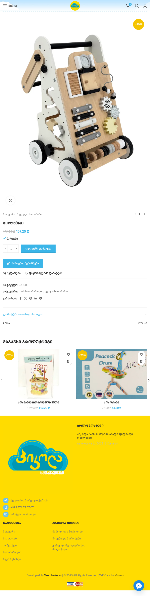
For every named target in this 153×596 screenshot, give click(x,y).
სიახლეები (10, 538)
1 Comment (111, 443)
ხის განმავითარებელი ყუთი (38, 402)
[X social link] (25, 298)
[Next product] (144, 214)
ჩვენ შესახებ (12, 559)
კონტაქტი (10, 545)
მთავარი (9, 214)
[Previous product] (135, 214)
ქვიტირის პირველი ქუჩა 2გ (29, 500)
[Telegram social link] (40, 298)
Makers (119, 575)
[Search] (137, 6)
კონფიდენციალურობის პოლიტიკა (68, 547)
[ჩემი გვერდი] (145, 6)
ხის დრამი (111, 402)
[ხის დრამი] (111, 374)
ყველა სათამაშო (30, 214)
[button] (68, 361)
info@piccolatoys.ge (23, 514)
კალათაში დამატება (38, 248)
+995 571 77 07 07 (22, 507)
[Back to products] (139, 214)
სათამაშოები (12, 552)
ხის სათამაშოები (31, 291)
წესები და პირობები (66, 538)
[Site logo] (75, 5)
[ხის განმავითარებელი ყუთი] (38, 374)
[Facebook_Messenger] (138, 585)
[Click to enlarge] (10, 200)
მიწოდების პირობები (67, 531)
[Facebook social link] (20, 298)
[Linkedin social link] (35, 298)
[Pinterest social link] (30, 298)
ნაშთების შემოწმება (25, 263)
